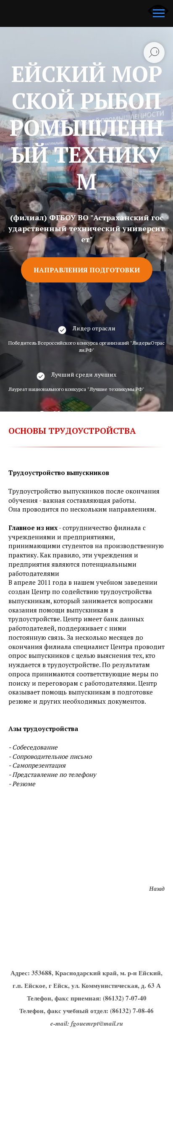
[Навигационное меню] (159, 13)
